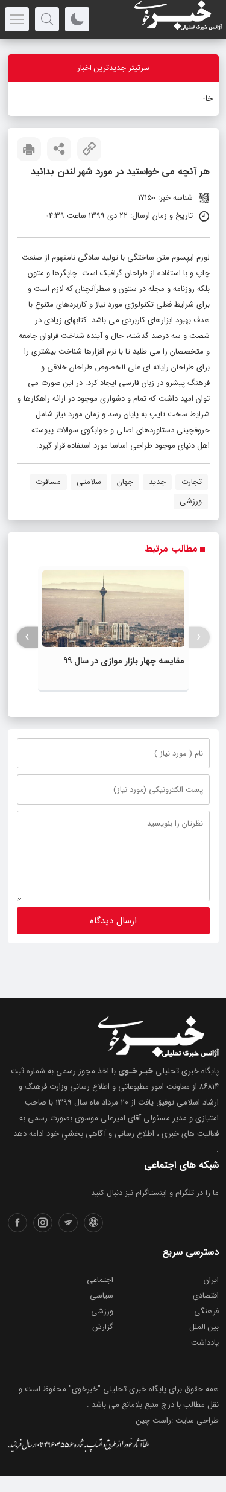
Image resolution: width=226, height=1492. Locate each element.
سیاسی (101, 1295)
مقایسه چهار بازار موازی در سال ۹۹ (123, 661)
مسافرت (48, 482)
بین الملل (204, 1327)
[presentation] (199, 637)
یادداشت (205, 1342)
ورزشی (191, 501)
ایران (211, 1280)
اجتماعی (100, 1280)
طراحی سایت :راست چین (177, 1420)
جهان (125, 482)
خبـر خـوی (135, 1071)
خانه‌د (204, 98)
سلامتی (89, 482)
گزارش (102, 1327)
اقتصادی (206, 1295)
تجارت (191, 482)
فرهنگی (206, 1311)
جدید (157, 482)
